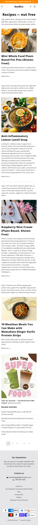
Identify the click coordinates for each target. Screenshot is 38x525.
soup (24, 90)
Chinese (19, 285)
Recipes (9, 14)
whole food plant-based (22, 24)
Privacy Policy (19, 494)
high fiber (4, 22)
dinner (12, 19)
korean (3, 290)
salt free (23, 191)
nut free (29, 22)
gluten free (17, 86)
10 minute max (10, 285)
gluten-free (22, 19)
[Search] (30, 6)
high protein (13, 22)
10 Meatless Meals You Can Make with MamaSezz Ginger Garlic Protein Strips (18, 329)
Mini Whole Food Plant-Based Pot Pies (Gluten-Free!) (17, 59)
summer (30, 90)
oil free (33, 290)
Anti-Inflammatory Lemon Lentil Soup (14, 137)
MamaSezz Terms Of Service (19, 500)
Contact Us (19, 486)
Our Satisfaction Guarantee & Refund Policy (19, 489)
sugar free (4, 193)
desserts (21, 186)
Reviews (19, 497)
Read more (5, 76)
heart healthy (31, 19)
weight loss (20, 193)
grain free (25, 86)
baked (7, 19)
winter (33, 24)
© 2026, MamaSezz (13, 520)
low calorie (14, 88)
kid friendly (22, 22)
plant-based (9, 24)
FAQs (19, 492)
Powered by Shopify (25, 520)
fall (17, 19)
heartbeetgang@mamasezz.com (20, 477)
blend (15, 186)
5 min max (9, 186)
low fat (21, 88)
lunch (26, 88)
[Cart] (35, 6)
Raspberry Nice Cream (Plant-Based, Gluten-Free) (16, 230)
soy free (30, 191)
